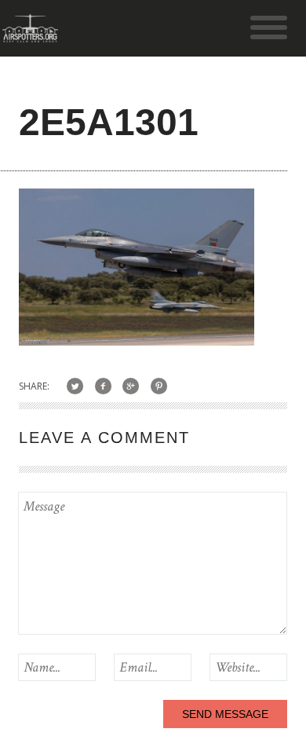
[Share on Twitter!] (75, 386)
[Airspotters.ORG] (30, 35)
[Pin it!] (159, 386)
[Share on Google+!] (131, 386)
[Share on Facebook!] (103, 386)
